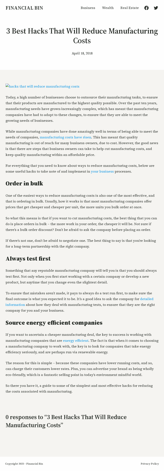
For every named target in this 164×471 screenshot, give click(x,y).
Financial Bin (24, 7)
